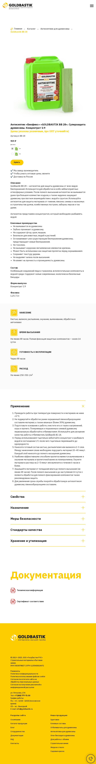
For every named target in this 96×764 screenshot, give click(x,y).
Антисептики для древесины (54, 29)
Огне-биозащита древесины (62, 735)
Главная (18, 29)
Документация (16, 735)
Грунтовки (54, 719)
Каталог (31, 29)
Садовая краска (57, 751)
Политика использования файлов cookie (27, 676)
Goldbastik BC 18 (53, 435)
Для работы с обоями (59, 739)
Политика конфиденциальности (24, 674)
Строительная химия (59, 743)
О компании (15, 719)
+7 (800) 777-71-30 (22, 695)
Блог (12, 727)
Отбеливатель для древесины (63, 727)
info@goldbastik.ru (25, 709)
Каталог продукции (18, 723)
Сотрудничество (17, 731)
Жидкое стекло (57, 747)
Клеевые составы (58, 723)
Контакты (14, 743)
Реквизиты (15, 671)
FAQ (12, 739)
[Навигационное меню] (92, 6)
